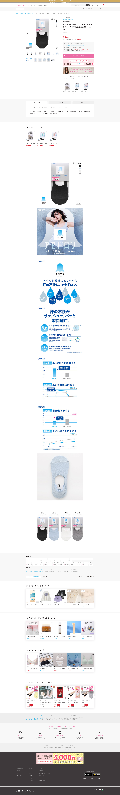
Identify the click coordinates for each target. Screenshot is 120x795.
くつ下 (41, 562)
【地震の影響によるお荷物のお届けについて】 (60, 2)
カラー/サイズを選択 (78, 55)
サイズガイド (30, 770)
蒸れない (78, 564)
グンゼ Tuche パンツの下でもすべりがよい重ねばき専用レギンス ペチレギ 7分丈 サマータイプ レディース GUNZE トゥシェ (42, 143)
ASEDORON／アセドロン (29, 13)
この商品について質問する (33, 576)
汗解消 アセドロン (56, 560)
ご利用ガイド (30, 773)
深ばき (64, 562)
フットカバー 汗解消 (66, 560)
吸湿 (46, 564)
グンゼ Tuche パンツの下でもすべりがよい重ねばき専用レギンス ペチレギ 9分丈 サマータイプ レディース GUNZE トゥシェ (54, 143)
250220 (29, 562)
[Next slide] (56, 33)
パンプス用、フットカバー (44, 569)
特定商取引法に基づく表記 (44, 773)
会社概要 (41, 770)
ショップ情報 (42, 780)
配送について (30, 775)
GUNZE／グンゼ (37, 719)
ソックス (35, 569)
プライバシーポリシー (43, 775)
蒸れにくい (85, 564)
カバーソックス (48, 562)
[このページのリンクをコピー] (93, 577)
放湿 (50, 564)
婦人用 (41, 564)
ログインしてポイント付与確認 (77, 45)
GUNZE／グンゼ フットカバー (43, 560)
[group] (48, 54)
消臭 (91, 564)
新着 (89, 8)
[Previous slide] (27, 33)
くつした (35, 562)
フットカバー (53, 717)
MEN (17, 773)
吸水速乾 (67, 564)
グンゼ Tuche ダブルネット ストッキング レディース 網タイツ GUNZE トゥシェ (30, 143)
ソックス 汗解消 (30, 560)
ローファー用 (71, 562)
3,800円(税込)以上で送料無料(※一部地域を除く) (60, 0)
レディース (29, 564)
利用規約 (41, 778)
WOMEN (21, 13)
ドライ (72, 564)
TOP (17, 13)
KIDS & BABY (19, 775)
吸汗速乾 (60, 564)
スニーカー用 (88, 562)
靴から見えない (57, 562)
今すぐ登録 (68, 45)
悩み (92, 8)
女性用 (35, 564)
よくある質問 (30, 778)
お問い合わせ (30, 780)
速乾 (55, 564)
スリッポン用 (80, 562)
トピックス (101, 8)
